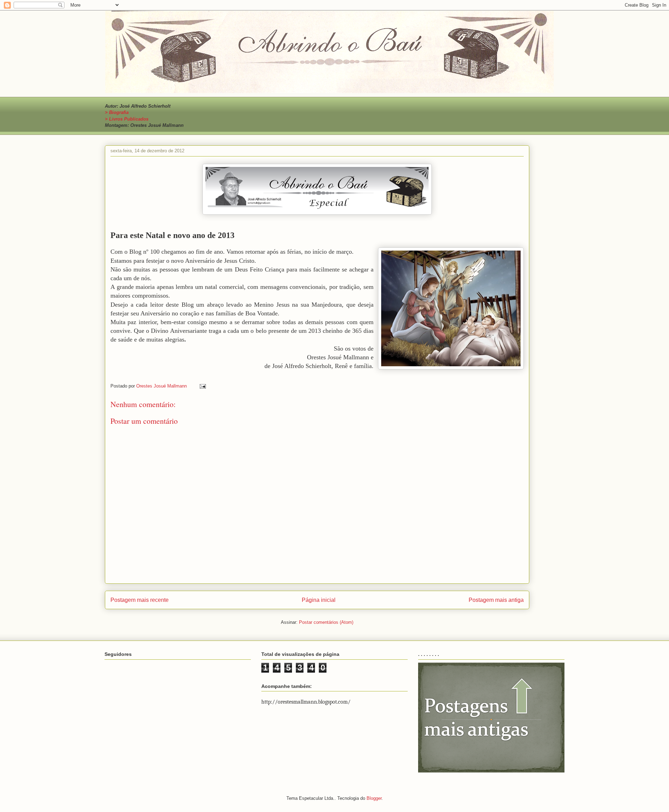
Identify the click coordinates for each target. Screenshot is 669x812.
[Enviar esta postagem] (202, 386)
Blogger (374, 798)
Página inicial (319, 600)
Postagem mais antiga (496, 600)
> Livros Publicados (126, 119)
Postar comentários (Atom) (326, 622)
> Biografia (117, 112)
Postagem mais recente (139, 600)
